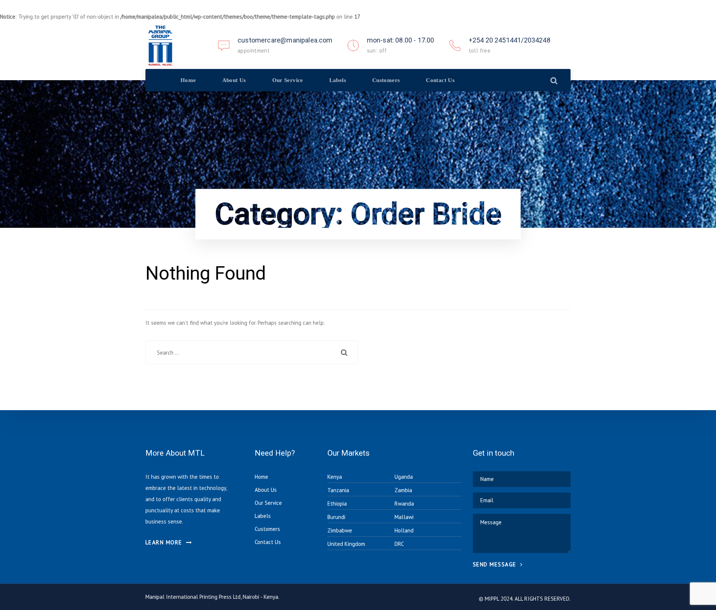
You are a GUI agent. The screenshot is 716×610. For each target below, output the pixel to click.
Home (261, 476)
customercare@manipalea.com (285, 40)
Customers (267, 528)
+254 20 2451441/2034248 (509, 40)
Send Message (496, 564)
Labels (263, 515)
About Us (266, 489)
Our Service (268, 502)
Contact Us (268, 541)
